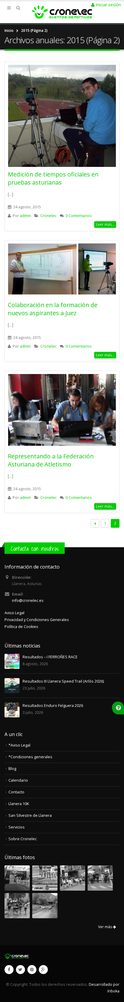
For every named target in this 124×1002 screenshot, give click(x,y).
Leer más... (105, 224)
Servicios (16, 827)
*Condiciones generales (30, 756)
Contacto (16, 792)
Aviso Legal (14, 612)
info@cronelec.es (28, 600)
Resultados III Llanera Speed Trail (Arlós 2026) (63, 681)
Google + (43, 969)
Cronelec (48, 215)
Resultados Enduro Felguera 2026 (53, 705)
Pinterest (31, 969)
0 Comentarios (79, 215)
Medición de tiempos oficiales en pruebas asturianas (53, 178)
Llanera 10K (18, 803)
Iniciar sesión (108, 5)
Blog (12, 768)
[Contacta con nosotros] (118, 708)
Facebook (9, 969)
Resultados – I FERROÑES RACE (50, 656)
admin (25, 215)
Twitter (20, 969)
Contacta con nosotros (35, 549)
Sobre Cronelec (22, 838)
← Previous (95, 523)
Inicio (9, 30)
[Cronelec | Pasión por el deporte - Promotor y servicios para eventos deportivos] (62, 12)
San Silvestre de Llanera (30, 815)
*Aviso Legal (19, 745)
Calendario (18, 780)
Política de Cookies (21, 626)
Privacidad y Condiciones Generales (37, 619)
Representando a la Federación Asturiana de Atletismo (51, 460)
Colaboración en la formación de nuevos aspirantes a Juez (53, 309)
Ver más (105, 926)
